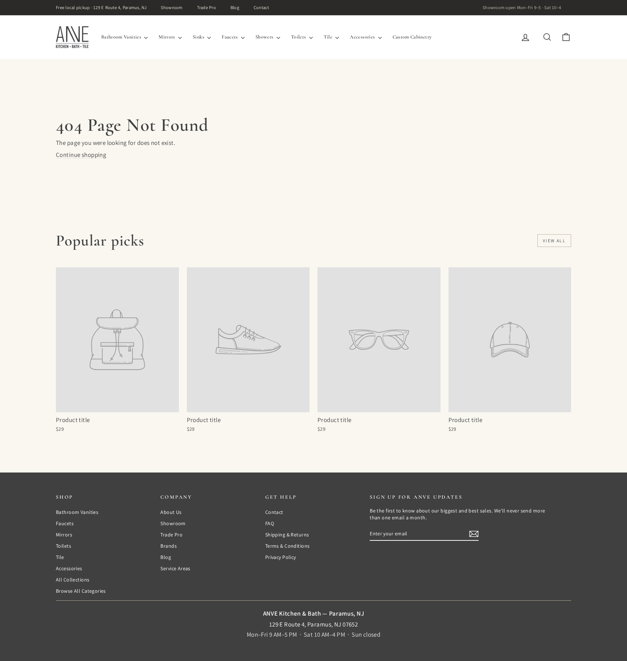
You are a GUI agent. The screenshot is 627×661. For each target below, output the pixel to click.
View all (554, 240)
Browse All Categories (81, 591)
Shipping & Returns (287, 534)
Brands (168, 546)
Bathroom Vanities (121, 37)
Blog (234, 7)
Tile (329, 37)
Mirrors (167, 37)
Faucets (230, 37)
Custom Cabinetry (412, 37)
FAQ (269, 523)
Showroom (172, 7)
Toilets (299, 37)
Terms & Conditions (287, 546)
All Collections (72, 579)
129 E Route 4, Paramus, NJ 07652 (313, 624)
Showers (265, 37)
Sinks (199, 37)
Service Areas (175, 568)
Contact (261, 7)
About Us (170, 512)
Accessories (363, 37)
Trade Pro (206, 7)
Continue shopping (81, 155)
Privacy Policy (280, 557)
